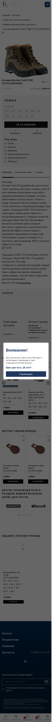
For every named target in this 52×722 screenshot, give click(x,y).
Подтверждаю (26, 374)
